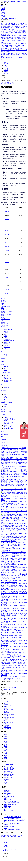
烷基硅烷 (6, 345)
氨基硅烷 (6, 331)
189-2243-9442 (4, 18)
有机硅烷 (3, 298)
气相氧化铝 (4, 322)
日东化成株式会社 (8, 810)
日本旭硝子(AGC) (8, 799)
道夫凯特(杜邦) (7, 793)
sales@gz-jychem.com (9, 690)
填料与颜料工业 (8, 776)
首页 (2, 5)
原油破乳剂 (7, 381)
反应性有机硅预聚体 (6, 306)
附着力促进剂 (7, 420)
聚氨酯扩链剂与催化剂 (7, 311)
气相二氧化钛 (4, 323)
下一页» (9, 679)
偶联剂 (5, 735)
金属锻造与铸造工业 (9, 774)
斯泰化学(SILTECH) (9, 796)
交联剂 (5, 736)
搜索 (2, 21)
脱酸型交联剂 (7, 423)
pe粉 (5, 393)
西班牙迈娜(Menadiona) (10, 801)
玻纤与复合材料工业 (9, 768)
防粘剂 (5, 739)
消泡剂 (5, 749)
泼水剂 (5, 752)
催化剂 (5, 417)
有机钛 (5, 355)
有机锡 (2, 317)
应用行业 (3, 10)
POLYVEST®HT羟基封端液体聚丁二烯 (14, 823)
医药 (5, 780)
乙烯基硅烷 (7, 347)
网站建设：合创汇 (16, 836)
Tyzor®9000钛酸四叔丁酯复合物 (12, 829)
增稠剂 (5, 758)
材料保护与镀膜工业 (9, 769)
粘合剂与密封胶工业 (9, 765)
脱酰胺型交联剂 (8, 425)
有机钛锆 (3, 300)
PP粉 (5, 394)
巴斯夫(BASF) (7, 806)
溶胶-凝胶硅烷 (7, 342)
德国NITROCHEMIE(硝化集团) (12, 802)
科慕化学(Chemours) (9, 791)
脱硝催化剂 (7, 779)
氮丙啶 (2, 308)
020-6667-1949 (12, 18)
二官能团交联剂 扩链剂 (10, 419)
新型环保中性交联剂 (9, 428)
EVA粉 (5, 397)
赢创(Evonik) (7, 790)
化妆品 (5, 783)
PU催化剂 (6, 406)
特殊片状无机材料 (5, 319)
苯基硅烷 (6, 332)
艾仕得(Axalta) (7, 798)
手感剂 (5, 753)
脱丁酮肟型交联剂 (8, 422)
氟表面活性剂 (4, 301)
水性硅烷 (6, 343)
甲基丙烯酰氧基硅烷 (9, 340)
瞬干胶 (5, 368)
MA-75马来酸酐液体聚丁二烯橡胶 (12, 817)
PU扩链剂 (6, 404)
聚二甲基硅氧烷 (8, 380)
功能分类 (3, 9)
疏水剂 (5, 755)
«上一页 (3, 679)
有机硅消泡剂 (7, 375)
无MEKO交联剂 (8, 427)
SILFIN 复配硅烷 (8, 329)
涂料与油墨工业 (8, 766)
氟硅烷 (5, 334)
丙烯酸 (2, 304)
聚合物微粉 (11, 83)
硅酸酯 (5, 337)
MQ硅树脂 (6, 377)
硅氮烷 (5, 336)
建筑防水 (6, 782)
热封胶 (5, 370)
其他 (2, 320)
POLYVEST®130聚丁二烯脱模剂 (12, 818)
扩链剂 (5, 747)
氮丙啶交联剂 (7, 387)
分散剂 (5, 742)
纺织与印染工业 (8, 772)
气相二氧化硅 (4, 325)
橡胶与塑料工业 (8, 777)
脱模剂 (5, 750)
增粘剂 (5, 746)
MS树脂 (3, 312)
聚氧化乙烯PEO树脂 (6, 314)
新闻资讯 (3, 15)
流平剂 (5, 741)
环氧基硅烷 (7, 339)
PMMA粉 (6, 366)
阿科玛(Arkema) (8, 807)
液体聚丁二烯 (4, 303)
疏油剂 (5, 757)
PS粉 (5, 396)
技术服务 (3, 16)
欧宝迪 (5, 809)
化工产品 (3, 7)
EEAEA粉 (6, 399)
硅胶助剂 (3, 315)
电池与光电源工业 (8, 771)
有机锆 (5, 354)
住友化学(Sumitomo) (9, 795)
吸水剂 (5, 744)
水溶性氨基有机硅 (8, 378)
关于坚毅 (3, 13)
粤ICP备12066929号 (6, 835)
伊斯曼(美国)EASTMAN (10, 804)
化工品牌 (3, 12)
